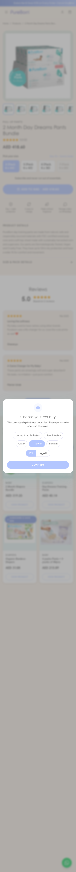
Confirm (38, 464)
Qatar (21, 443)
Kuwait (38, 443)
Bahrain (53, 443)
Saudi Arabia (53, 435)
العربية (43, 453)
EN (31, 453)
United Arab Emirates (28, 435)
